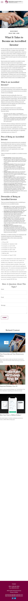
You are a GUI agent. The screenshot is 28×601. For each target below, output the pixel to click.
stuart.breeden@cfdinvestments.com (14, 594)
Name (2, 289)
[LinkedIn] (15, 598)
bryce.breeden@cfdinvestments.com (14, 596)
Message (3, 305)
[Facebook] (13, 598)
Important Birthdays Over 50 (8, 386)
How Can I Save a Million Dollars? (10, 415)
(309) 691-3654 (15, 586)
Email (2, 297)
